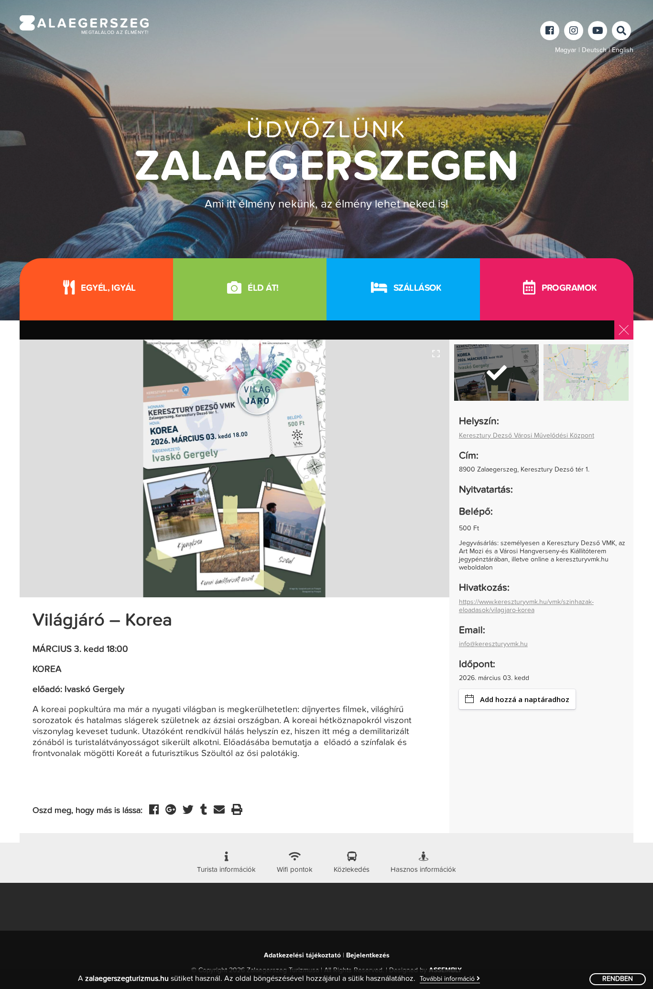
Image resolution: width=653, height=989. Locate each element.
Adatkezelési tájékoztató (302, 955)
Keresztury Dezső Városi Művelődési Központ (526, 435)
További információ (448, 979)
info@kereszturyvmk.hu (493, 644)
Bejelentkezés (368, 955)
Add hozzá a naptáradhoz (524, 699)
